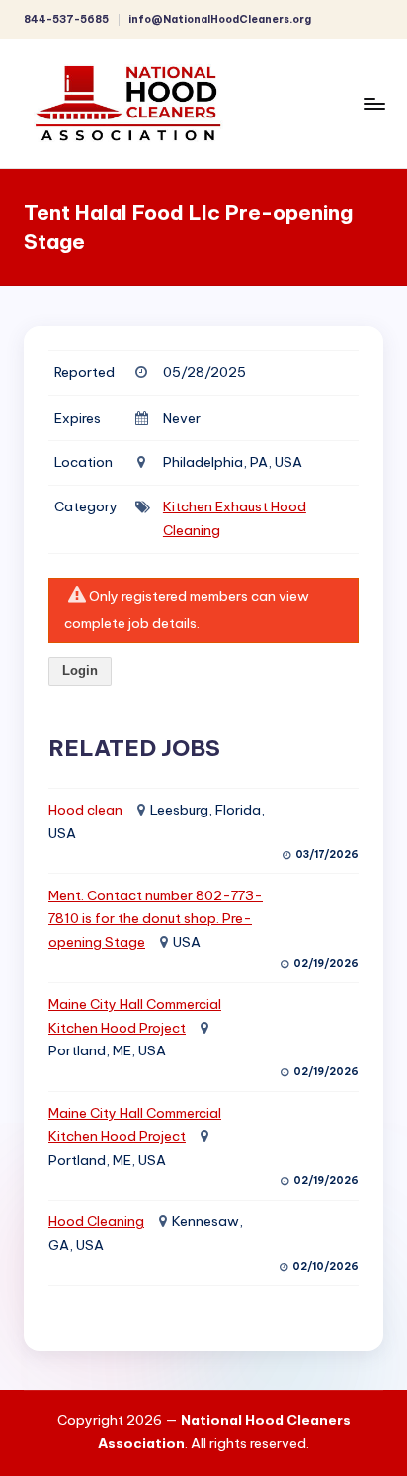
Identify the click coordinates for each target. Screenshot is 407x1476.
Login (80, 670)
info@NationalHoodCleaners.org (219, 19)
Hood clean (85, 809)
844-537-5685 (66, 19)
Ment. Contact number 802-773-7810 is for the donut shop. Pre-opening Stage (155, 919)
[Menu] (373, 103)
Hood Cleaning (96, 1221)
